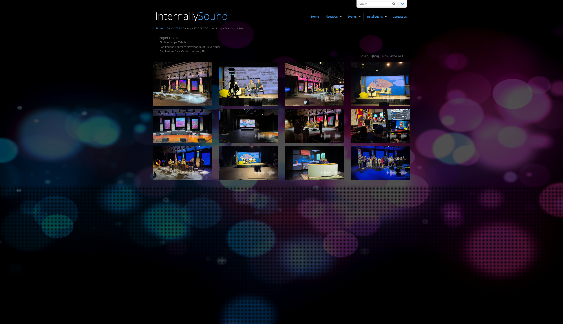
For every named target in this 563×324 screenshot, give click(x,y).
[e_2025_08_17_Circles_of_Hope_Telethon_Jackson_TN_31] (248, 126)
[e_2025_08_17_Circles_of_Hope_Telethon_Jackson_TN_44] (248, 163)
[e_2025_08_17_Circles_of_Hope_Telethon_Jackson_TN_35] (314, 126)
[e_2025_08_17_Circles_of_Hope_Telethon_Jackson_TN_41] (380, 126)
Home (159, 28)
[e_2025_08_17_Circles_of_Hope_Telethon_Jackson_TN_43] (182, 163)
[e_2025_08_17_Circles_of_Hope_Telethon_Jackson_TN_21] (314, 84)
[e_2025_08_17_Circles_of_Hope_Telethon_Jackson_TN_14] (182, 84)
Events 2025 (173, 28)
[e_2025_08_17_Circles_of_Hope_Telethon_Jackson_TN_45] (314, 163)
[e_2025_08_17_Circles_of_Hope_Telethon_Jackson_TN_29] (182, 126)
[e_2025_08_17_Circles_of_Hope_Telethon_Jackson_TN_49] (380, 163)
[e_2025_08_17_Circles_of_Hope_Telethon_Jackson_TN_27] (380, 84)
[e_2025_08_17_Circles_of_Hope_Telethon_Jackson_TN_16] (248, 84)
